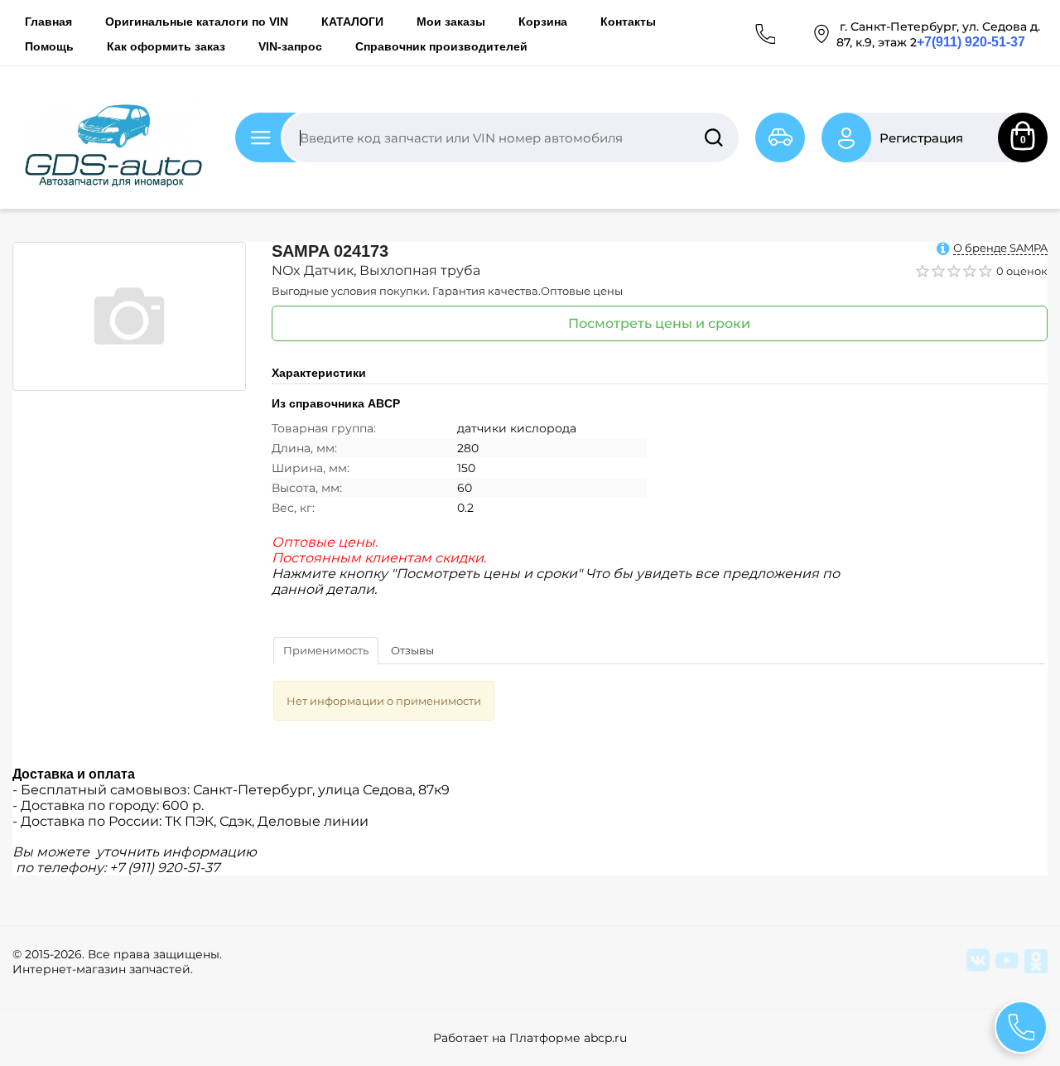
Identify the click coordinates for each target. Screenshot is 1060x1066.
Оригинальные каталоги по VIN (196, 21)
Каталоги (294, 138)
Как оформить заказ (166, 46)
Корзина (542, 21)
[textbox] (511, 137)
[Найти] (714, 137)
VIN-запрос (290, 46)
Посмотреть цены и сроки (659, 323)
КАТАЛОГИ (352, 21)
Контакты (628, 21)
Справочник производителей (441, 46)
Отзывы (412, 650)
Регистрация (921, 138)
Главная (48, 21)
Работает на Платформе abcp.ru (530, 1037)
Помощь (49, 46)
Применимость (326, 650)
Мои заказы (451, 21)
